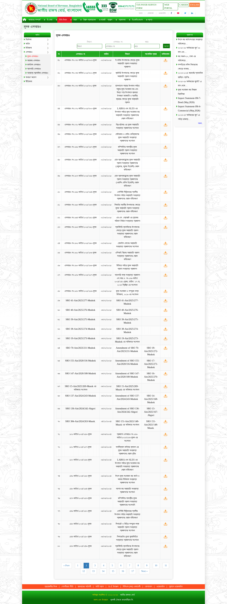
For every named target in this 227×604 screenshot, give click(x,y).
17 (132, 571)
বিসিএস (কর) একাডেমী (131, 586)
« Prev (66, 565)
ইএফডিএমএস (137, 19)
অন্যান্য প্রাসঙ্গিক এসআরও (37, 73)
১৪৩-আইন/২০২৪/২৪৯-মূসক (80, 546)
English (194, 4)
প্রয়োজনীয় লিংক (51, 586)
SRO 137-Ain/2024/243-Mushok (80, 396)
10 (156, 565)
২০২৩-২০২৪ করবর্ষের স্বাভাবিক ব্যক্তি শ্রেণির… (190, 75)
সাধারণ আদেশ (31, 77)
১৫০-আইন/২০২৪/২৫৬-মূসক (80, 460)
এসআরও (29, 52)
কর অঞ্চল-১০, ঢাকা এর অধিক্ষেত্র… (187, 58)
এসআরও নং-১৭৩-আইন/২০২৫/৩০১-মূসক (80, 85)
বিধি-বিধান (63, 19)
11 (166, 565)
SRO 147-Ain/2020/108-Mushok (80, 373)
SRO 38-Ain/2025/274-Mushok (80, 329)
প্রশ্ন (140, 13)
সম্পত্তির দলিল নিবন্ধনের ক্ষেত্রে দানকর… (188, 66)
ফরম (75, 19)
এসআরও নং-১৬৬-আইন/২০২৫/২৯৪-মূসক (80, 192)
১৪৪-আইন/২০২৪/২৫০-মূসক (80, 536)
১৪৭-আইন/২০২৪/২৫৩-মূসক (80, 498)
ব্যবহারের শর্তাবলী (84, 586)
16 (123, 571)
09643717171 (126, 6)
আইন (28, 43)
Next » (144, 571)
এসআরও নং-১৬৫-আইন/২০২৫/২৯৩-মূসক (80, 204)
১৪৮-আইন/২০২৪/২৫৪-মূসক (80, 488)
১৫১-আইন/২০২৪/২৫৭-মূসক (80, 447)
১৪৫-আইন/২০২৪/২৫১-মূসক (80, 524)
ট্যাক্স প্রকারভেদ (89, 19)
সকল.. (200, 123)
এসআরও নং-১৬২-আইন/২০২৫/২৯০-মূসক (80, 243)
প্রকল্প (110, 19)
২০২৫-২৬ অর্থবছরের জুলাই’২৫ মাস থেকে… (190, 83)
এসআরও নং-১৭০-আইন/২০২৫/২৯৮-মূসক (80, 134)
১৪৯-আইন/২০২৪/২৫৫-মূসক (80, 476)
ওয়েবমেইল (162, 13)
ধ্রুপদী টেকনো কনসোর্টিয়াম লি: (121, 600)
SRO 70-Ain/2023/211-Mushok (80, 348)
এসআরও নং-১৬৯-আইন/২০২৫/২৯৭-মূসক (80, 147)
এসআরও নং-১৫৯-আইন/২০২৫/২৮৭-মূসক (80, 275)
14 (103, 571)
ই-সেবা (49, 19)
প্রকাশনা (122, 19)
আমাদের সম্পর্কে (34, 19)
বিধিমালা (29, 48)
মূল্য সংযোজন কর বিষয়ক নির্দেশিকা (187, 91)
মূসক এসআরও (32, 56)
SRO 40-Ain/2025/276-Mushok (80, 310)
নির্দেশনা (28, 39)
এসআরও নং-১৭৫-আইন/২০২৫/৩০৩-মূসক (80, 60)
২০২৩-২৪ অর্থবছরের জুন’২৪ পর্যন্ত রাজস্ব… (189, 117)
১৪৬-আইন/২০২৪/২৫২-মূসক (80, 511)
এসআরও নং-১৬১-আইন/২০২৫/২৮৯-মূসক (80, 252)
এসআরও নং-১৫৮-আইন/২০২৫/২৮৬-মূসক (80, 291)
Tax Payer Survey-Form (146, 6)
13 (93, 571)
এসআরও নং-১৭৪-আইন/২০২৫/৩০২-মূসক (80, 73)
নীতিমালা (29, 81)
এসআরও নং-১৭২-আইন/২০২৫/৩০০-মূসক (80, 108)
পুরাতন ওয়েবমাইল (175, 586)
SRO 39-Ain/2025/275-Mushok (80, 319)
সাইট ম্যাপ (100, 586)
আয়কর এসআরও (33, 60)
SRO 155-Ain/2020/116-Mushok (80, 360)
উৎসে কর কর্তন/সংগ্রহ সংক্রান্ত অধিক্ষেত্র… (190, 41)
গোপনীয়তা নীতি (67, 586)
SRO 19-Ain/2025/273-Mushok (80, 338)
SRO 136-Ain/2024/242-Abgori (80, 408)
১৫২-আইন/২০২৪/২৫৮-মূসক (80, 434)
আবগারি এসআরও (34, 68)
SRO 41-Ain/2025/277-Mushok (80, 300)
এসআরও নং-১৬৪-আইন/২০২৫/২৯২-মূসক (80, 217)
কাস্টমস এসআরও (34, 64)
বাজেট (103, 19)
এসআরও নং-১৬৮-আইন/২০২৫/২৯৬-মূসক (80, 159)
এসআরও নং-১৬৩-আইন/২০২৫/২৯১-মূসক (80, 227)
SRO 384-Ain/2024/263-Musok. (80, 421)
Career (183, 4)
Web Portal (168, 6)
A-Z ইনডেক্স (113, 586)
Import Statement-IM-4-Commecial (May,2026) (189, 108)
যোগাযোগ (151, 13)
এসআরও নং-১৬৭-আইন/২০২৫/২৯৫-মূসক (80, 176)
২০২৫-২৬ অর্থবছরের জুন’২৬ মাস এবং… (189, 50)
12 (83, 571)
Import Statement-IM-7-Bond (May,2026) (189, 100)
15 (113, 571)
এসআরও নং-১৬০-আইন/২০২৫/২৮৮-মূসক (80, 265)
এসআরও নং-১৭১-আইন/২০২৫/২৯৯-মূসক (80, 124)
